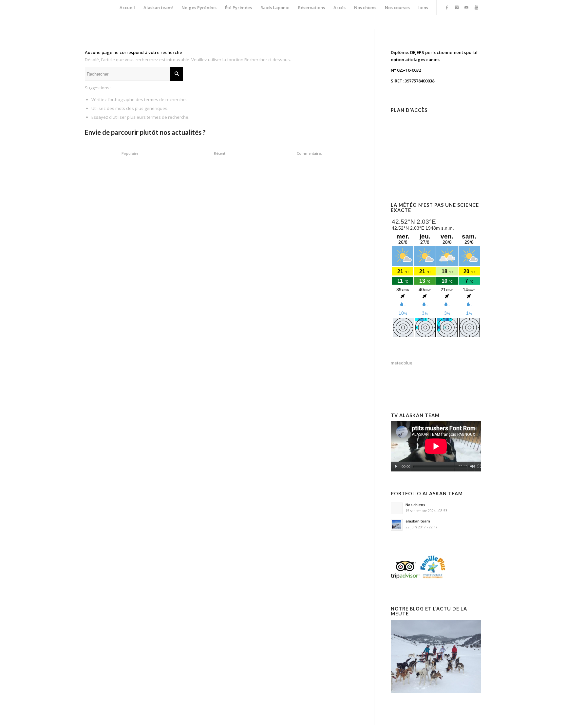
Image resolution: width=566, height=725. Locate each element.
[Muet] (472, 466)
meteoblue (401, 363)
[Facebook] (447, 7)
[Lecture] (395, 466)
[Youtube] (476, 7)
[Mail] (466, 7)
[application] (436, 446)
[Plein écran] (479, 466)
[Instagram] (457, 7)
